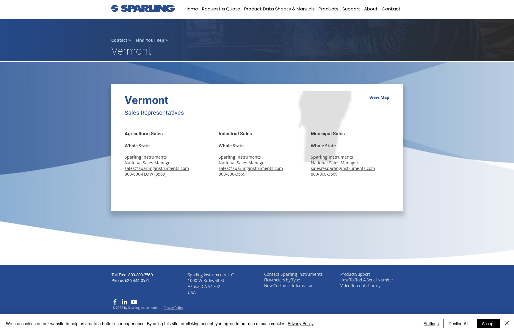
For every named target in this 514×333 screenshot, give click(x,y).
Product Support (355, 274)
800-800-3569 (140, 275)
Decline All (458, 323)
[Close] (506, 323)
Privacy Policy (301, 323)
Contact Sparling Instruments (293, 274)
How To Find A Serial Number (366, 280)
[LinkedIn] (124, 302)
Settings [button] (431, 323)
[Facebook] (115, 302)
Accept (488, 323)
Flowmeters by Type (282, 280)
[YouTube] (134, 302)
